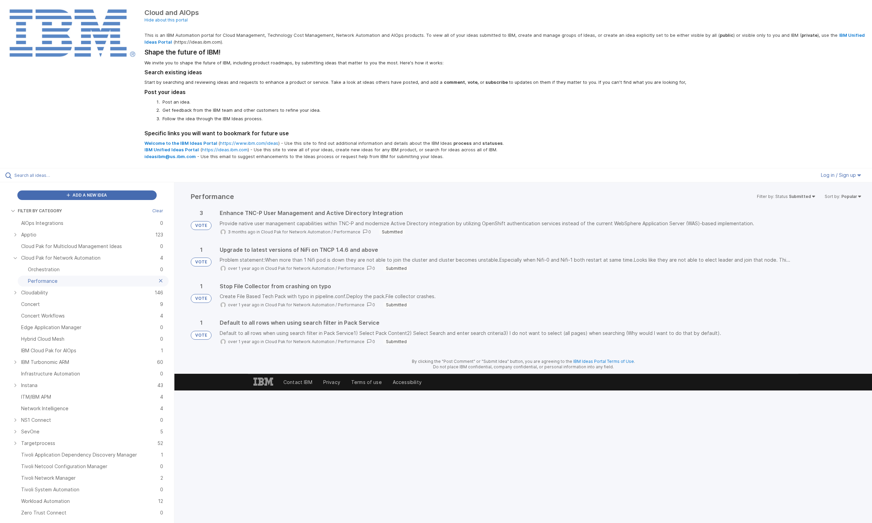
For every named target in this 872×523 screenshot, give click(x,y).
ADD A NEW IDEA (89, 195)
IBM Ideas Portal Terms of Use (603, 361)
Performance (347, 231)
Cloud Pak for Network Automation (295, 231)
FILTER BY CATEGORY (40, 210)
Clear (157, 210)
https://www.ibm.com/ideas (249, 143)
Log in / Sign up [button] (839, 175)
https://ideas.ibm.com (225, 149)
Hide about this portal (166, 19)
